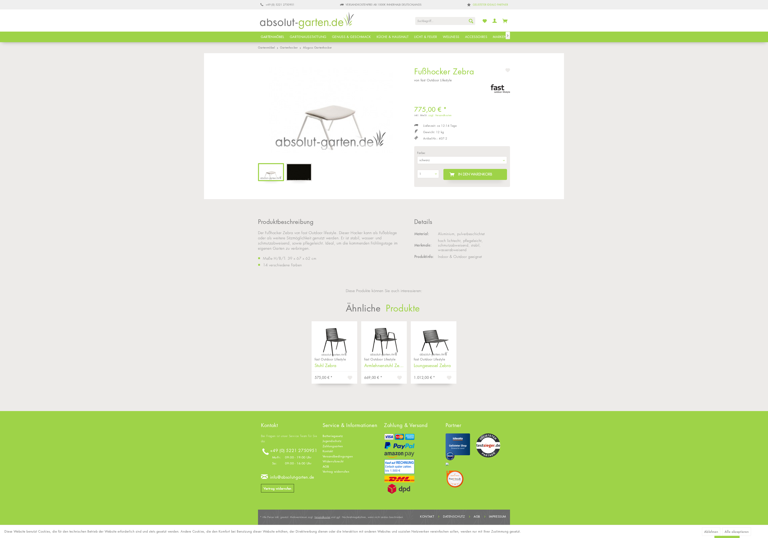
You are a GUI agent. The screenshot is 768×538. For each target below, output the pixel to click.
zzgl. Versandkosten (439, 115)
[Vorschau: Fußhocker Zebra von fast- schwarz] (299, 172)
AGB (326, 466)
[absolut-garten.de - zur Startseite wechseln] (307, 22)
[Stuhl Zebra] (334, 338)
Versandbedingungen (338, 456)
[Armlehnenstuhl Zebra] (384, 338)
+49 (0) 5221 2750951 (293, 450)
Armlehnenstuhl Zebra (385, 365)
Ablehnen (711, 532)
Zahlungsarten (333, 446)
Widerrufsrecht (333, 461)
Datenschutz (454, 516)
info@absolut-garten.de (292, 477)
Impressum (497, 516)
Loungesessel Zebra (432, 365)
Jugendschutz (332, 441)
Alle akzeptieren (737, 532)
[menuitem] (445, 21)
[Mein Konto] (494, 21)
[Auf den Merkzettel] (350, 378)
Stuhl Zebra (325, 365)
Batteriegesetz (333, 436)
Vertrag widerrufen (277, 488)
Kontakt (328, 451)
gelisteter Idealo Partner (490, 4)
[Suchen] (471, 21)
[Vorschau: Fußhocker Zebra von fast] (271, 172)
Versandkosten (322, 517)
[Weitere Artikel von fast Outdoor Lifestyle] (500, 91)
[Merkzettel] (484, 21)
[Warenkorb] (505, 21)
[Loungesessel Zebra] (433, 338)
